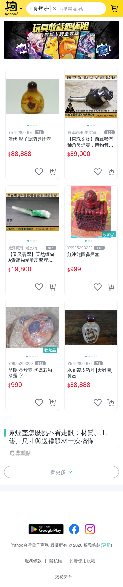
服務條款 (33, 560)
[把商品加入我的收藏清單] (39, 172)
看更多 (58, 472)
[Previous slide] (10, 96)
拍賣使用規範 (82, 560)
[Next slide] (54, 96)
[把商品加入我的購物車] (52, 172)
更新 (106, 545)
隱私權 (55, 560)
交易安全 (63, 576)
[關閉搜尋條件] (55, 8)
